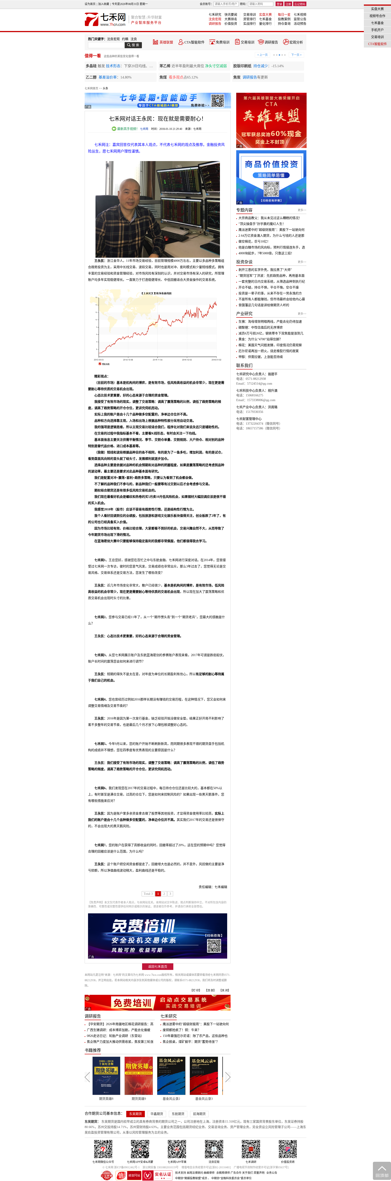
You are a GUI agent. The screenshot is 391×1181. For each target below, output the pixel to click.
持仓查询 (284, 23)
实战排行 (249, 23)
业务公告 (271, 1172)
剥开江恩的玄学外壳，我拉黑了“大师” (265, 269)
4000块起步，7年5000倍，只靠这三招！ (266, 253)
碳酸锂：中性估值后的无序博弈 (260, 327)
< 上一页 (262, 55)
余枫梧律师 (223, 1172)
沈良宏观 (215, 19)
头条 (105, 88)
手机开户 (377, 30)
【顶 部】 (210, 990)
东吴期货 (135, 1114)
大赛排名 (230, 19)
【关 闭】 (225, 990)
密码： (244, 4)
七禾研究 (215, 14)
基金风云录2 (120, 1098)
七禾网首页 (91, 88)
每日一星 (284, 14)
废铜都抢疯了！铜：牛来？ (182, 1030)
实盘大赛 (265, 14)
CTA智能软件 (194, 42)
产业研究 (244, 314)
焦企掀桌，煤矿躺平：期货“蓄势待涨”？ (191, 1041)
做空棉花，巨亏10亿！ (254, 241)
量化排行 (265, 23)
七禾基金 (265, 19)
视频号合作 (377, 16)
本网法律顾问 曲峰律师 (201, 1172)
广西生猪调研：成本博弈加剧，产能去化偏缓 (118, 1030)
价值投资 (230, 23)
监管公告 (300, 19)
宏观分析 (296, 42)
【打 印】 (196, 990)
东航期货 (178, 1114)
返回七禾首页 (157, 966)
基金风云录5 (218, 1098)
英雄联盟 (166, 42)
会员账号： (206, 4)
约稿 (125, 39)
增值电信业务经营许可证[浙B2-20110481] (206, 1167)
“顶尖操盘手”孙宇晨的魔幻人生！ (262, 224)
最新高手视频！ (127, 129)
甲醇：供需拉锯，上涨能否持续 (260, 357)
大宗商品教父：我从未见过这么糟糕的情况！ (270, 218)
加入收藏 (103, 4)
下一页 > (296, 55)
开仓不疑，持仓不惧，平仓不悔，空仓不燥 (268, 287)
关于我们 (247, 1172)
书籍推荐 (93, 1050)
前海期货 (199, 1114)
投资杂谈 (244, 262)
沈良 (134, 39)
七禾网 (144, 129)
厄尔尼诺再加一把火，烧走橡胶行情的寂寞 (268, 351)
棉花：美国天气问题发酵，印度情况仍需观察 (270, 345)
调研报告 (215, 23)
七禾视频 (300, 14)
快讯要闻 (230, 14)
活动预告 (300, 23)
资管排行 (249, 19)
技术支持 (180, 1172)
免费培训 (222, 42)
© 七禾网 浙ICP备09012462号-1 (121, 1167)
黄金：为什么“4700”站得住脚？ (260, 339)
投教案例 (284, 19)
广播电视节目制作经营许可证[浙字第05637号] (261, 1167)
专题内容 (244, 210)
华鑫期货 (156, 1114)
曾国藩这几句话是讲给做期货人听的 (263, 305)
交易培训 (249, 14)
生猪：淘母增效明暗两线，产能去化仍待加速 (270, 321)
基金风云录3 (153, 1098)
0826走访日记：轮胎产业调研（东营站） (115, 1036)
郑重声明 (259, 1172)
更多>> (302, 210)
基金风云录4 (185, 1098)
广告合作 (236, 1172)
